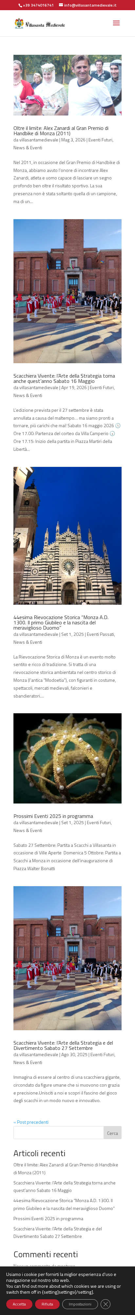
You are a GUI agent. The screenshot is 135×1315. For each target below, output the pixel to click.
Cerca (112, 1133)
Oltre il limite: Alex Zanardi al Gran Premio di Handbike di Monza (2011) (60, 130)
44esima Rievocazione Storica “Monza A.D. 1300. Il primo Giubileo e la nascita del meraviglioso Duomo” (60, 622)
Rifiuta (47, 1304)
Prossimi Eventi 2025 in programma (53, 816)
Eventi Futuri (100, 139)
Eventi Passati (100, 634)
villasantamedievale (38, 139)
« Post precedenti (30, 1121)
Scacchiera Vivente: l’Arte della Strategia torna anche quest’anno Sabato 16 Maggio (64, 378)
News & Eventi (27, 147)
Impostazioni (80, 1304)
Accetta (19, 1304)
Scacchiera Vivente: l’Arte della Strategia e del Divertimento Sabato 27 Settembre (63, 1045)
